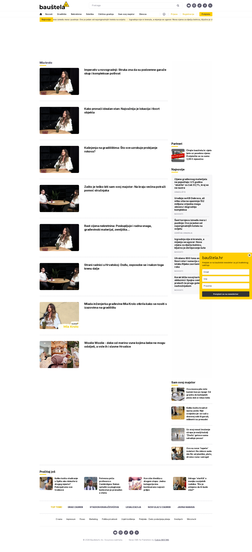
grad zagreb (75, 507)
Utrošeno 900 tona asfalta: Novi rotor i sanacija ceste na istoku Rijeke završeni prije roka (191, 262)
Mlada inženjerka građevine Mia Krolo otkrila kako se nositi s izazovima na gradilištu (125, 305)
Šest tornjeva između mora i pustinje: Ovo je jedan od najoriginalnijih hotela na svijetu (68, 19)
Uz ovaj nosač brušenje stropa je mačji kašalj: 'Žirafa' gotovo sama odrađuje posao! (198, 433)
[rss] (210, 5)
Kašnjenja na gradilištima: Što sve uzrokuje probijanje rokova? (120, 149)
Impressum (70, 519)
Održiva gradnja (106, 14)
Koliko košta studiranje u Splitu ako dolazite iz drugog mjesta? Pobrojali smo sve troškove (66, 484)
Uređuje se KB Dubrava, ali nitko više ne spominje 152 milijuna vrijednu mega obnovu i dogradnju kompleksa (189, 204)
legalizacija (133, 507)
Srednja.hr (178, 519)
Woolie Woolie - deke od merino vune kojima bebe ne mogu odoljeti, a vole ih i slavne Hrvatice (124, 344)
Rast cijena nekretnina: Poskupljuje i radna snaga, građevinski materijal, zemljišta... (118, 227)
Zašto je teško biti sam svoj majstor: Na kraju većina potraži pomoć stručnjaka (125, 188)
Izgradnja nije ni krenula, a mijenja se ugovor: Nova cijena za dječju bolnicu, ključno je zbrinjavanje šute (161, 19)
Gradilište (61, 14)
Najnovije (178, 169)
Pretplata (206, 14)
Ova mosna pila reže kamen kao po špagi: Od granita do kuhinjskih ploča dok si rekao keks (198, 393)
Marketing (93, 519)
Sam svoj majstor (126, 14)
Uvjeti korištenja (128, 519)
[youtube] (189, 5)
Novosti (48, 14)
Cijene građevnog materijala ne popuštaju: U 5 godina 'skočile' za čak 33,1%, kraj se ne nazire (191, 183)
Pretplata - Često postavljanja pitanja (154, 519)
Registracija (188, 14)
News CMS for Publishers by (149, 540)
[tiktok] (199, 5)
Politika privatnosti (109, 519)
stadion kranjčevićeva (104, 507)
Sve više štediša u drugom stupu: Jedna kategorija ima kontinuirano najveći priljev (155, 484)
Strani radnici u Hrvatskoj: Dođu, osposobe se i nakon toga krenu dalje (124, 266)
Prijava (174, 14)
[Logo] (54, 5)
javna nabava (186, 507)
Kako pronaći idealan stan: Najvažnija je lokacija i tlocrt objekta (122, 110)
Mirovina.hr (191, 519)
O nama (59, 519)
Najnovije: (46, 19)
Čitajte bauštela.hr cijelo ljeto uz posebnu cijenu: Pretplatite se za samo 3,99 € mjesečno (199, 154)
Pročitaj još (47, 471)
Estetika (90, 14)
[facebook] (205, 5)
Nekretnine (76, 14)
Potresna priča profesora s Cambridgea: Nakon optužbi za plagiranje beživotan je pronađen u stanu (110, 485)
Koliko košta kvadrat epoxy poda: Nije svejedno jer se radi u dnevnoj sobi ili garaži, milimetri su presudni (197, 414)
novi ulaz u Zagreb (159, 507)
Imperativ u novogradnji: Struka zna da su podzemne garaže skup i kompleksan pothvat (125, 71)
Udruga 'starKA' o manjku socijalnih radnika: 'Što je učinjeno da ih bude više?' (198, 484)
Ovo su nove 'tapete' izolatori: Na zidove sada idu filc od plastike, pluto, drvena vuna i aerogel (199, 452)
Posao (82, 519)
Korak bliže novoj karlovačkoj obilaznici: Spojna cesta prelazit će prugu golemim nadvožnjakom (191, 281)
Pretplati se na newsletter (225, 294)
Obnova (142, 14)
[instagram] (194, 5)
